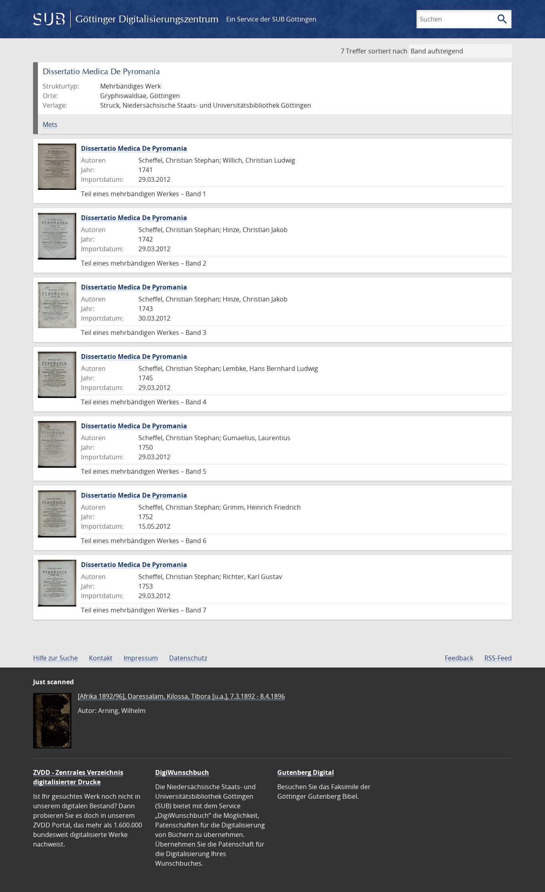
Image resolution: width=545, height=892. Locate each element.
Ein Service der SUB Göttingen (271, 19)
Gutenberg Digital (305, 772)
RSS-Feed (498, 658)
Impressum (141, 658)
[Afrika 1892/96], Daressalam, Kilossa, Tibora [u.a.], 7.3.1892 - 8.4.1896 (181, 696)
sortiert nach (387, 51)
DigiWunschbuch (182, 772)
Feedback (459, 658)
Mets (50, 124)
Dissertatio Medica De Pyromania (134, 148)
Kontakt (101, 658)
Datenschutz (188, 658)
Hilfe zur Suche (55, 658)
